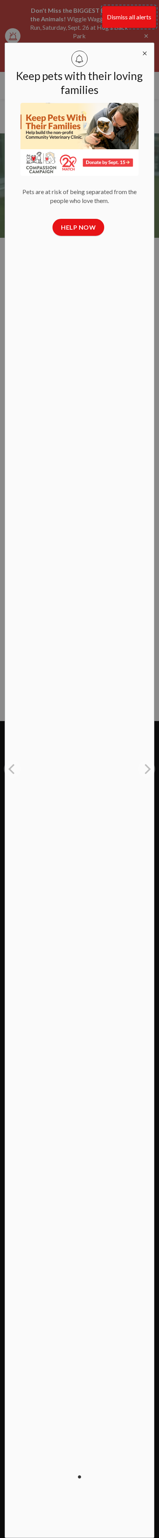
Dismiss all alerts (129, 16)
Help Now (78, 227)
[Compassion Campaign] (79, 139)
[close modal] (144, 52)
